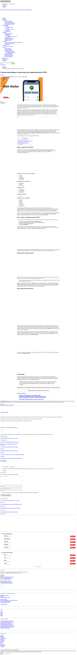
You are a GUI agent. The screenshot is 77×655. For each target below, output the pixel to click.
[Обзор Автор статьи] (2, 411)
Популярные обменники (9, 51)
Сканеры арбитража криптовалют (7, 626)
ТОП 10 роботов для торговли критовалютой (13, 42)
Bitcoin (44, 110)
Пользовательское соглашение (6, 581)
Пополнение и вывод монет (23, 142)
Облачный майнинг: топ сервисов (7, 623)
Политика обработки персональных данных (8, 600)
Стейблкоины (7, 31)
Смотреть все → (39, 566)
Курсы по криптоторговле (10, 23)
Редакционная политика (5, 597)
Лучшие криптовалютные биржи (6, 620)
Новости (4, 19)
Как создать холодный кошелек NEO (25, 141)
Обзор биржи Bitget (8, 53)
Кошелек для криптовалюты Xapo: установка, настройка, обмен (32, 397)
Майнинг (4, 32)
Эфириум (7, 28)
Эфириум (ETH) (10, 29)
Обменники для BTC (11, 52)
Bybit (1, 612)
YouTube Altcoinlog (8, 21)
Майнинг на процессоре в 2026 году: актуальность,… (10, 508)
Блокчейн (4, 60)
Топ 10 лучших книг (9, 22)
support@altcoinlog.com (9, 576)
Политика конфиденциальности (6, 582)
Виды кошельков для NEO (23, 140)
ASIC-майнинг (8, 37)
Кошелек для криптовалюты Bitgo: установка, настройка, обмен (32, 396)
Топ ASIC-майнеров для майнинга (7, 621)
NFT (3, 57)
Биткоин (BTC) (10, 27)
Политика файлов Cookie (5, 601)
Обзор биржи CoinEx (9, 55)
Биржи (4, 47)
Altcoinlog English (3, 604)
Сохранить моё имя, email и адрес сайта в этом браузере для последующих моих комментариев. (20, 492)
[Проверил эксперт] (2, 426)
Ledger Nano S (43, 151)
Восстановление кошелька (23, 143)
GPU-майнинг (7, 35)
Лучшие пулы (7, 34)
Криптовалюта (5, 25)
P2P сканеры (7, 44)
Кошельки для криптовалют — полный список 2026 (30, 395)
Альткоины (7, 30)
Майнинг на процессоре (9, 38)
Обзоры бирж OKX (8, 56)
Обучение (4, 20)
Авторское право (3, 599)
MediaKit (2, 596)
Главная (4, 18)
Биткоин (6, 26)
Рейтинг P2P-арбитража (5, 627)
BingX (1, 611)
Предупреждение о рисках (5, 580)
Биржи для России (8, 49)
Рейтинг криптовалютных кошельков (7, 625)
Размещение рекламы (4, 595)
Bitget (1, 614)
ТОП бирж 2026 (8, 48)
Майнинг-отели (8, 40)
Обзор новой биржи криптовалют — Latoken (9, 438)
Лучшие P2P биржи (8, 50)
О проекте (2, 574)
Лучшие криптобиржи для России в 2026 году (9, 511)
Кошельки (5, 45)
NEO (18, 104)
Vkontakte (47, 390)
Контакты (4, 4)
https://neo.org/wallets (24, 150)
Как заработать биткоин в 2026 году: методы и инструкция (31, 399)
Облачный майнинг (9, 39)
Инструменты (5, 58)
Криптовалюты (3, 638)
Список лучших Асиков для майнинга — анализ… (10, 500)
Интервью (5, 59)
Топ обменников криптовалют (6, 624)
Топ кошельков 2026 (9, 46)
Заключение (20, 144)
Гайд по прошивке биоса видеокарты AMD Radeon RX (11, 504)
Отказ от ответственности (5, 602)
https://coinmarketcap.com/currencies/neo (48, 213)
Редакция (4, 5)
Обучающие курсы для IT (10, 24)
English (4, 6)
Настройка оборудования (12, 36)
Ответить (4, 470)
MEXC (1, 615)
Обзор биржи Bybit (8, 54)
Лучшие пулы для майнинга (5, 622)
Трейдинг (4, 41)
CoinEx (1, 613)
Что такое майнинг (8, 33)
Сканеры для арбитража (9, 43)
